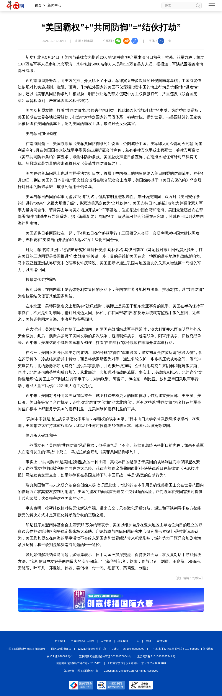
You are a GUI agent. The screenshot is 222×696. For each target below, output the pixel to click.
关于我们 (59, 641)
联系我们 (123, 641)
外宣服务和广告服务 (83, 641)
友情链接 (162, 641)
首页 (38, 5)
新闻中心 (54, 5)
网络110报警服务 (61, 648)
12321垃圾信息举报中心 (92, 648)
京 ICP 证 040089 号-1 (60, 656)
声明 (148, 641)
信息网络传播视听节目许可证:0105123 (78, 663)
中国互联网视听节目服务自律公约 (25, 648)
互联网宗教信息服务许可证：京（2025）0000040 (137, 663)
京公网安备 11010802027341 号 (156, 656)
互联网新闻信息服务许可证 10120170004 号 (105, 656)
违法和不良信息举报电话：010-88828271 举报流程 (183, 648)
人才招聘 (106, 641)
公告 (136, 641)
